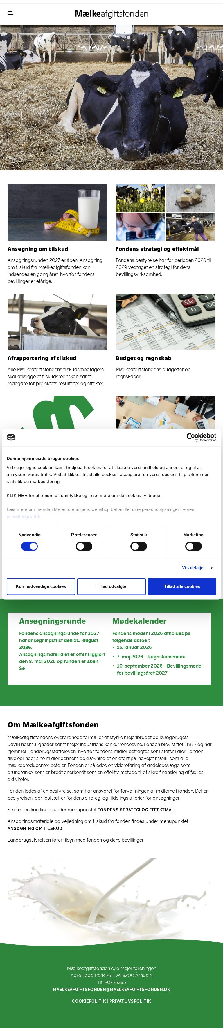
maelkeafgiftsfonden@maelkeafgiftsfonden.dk (111, 989)
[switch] (84, 546)
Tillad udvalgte (111, 586)
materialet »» (42, 668)
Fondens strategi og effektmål (136, 809)
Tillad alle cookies (182, 586)
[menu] (10, 14)
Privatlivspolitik (130, 1001)
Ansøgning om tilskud (35, 828)
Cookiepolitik (89, 1001)
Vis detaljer (193, 567)
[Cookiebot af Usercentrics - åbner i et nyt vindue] (191, 437)
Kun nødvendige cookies (41, 586)
